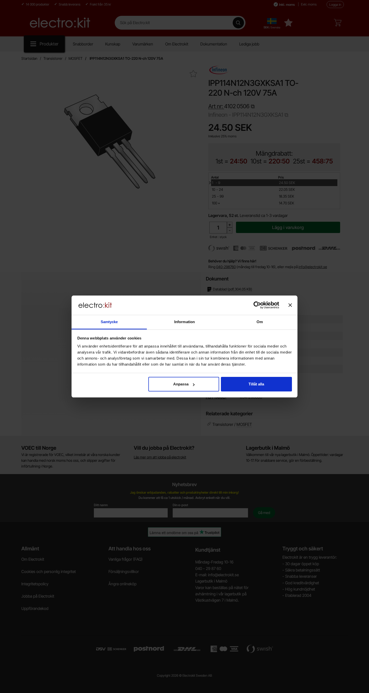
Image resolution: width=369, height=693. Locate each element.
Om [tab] (260, 322)
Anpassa (181, 384)
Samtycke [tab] (109, 322)
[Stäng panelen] (290, 305)
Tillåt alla (256, 384)
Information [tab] (184, 322)
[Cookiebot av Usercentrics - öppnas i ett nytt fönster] (257, 305)
